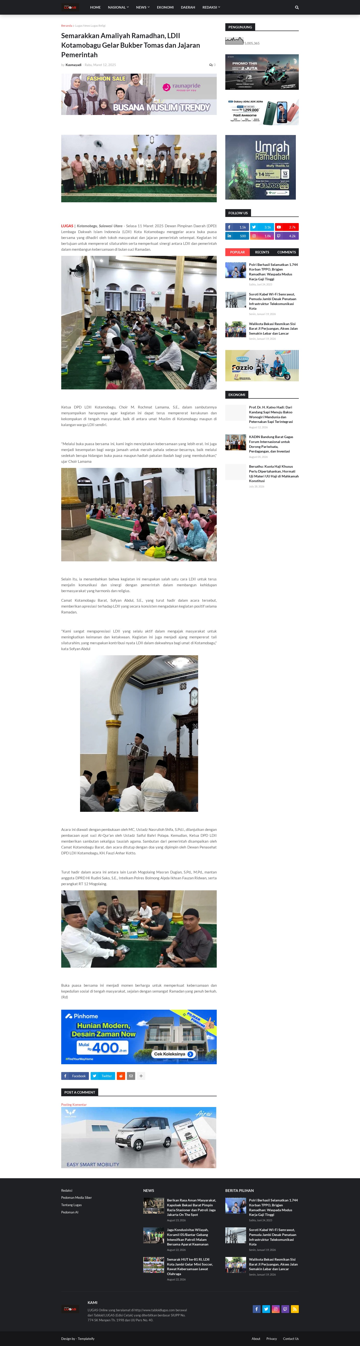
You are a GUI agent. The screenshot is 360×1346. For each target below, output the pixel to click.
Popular (237, 252)
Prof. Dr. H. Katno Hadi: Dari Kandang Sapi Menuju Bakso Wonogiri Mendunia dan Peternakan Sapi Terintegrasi (271, 414)
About (256, 1339)
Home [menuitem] (95, 7)
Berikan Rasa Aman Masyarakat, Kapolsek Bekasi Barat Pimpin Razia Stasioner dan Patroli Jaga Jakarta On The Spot (191, 1207)
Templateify (86, 1339)
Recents (262, 252)
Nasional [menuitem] (117, 7)
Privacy (271, 1339)
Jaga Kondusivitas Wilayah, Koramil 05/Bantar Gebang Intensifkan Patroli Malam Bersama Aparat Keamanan (187, 1237)
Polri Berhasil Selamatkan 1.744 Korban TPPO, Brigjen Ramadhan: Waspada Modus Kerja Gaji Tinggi (273, 271)
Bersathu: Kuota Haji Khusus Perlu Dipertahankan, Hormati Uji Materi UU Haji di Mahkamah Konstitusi (274, 473)
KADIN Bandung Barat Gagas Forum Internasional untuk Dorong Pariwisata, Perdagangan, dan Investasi (271, 444)
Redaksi (66, 1190)
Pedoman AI (69, 1212)
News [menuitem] (141, 7)
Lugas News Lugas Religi (90, 25)
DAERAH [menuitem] (188, 7)
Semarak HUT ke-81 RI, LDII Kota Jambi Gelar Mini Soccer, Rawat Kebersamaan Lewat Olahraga (190, 1266)
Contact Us (291, 1339)
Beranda (66, 25)
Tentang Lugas (71, 1205)
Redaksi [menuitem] (210, 7)
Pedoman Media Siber (76, 1197)
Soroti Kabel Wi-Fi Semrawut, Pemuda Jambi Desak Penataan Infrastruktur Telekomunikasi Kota (272, 301)
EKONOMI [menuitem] (165, 7)
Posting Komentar (74, 1105)
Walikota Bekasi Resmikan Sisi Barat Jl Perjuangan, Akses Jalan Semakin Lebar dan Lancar (273, 328)
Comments (286, 252)
